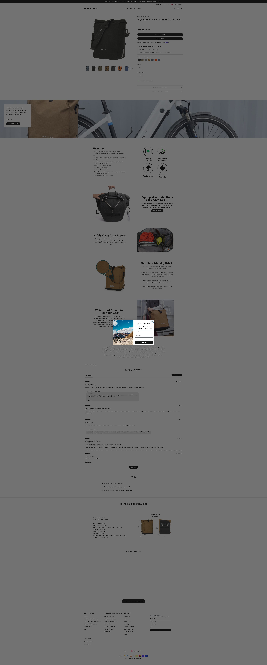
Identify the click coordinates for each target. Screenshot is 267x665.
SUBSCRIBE (144, 342)
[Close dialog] (152, 321)
